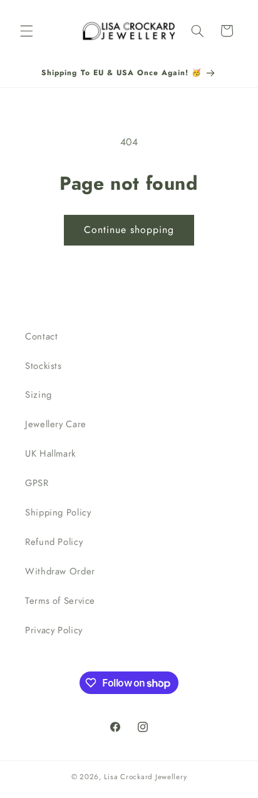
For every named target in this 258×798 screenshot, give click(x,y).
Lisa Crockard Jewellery (145, 777)
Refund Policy (54, 542)
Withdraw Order (60, 571)
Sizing (38, 395)
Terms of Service (60, 601)
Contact (41, 336)
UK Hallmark (50, 453)
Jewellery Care (55, 424)
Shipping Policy (58, 512)
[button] (26, 30)
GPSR (37, 483)
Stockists (43, 366)
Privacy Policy (54, 630)
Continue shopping (129, 229)
